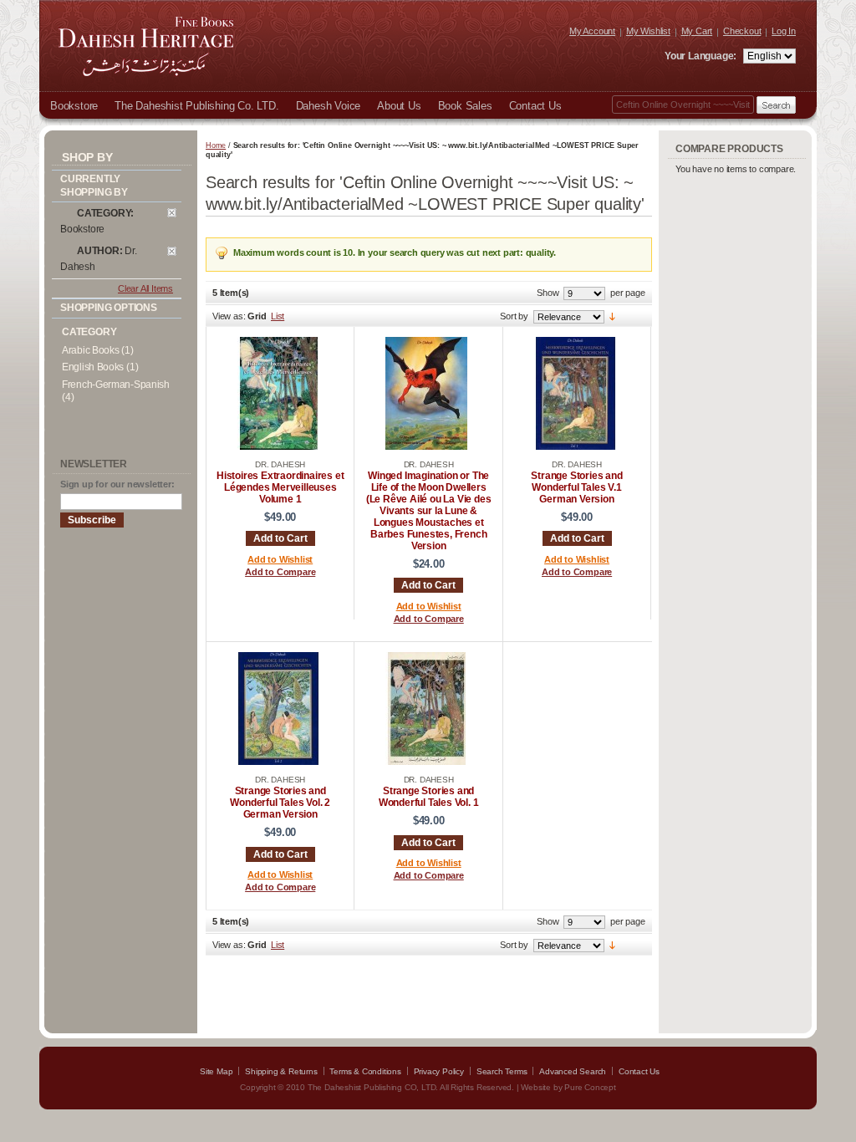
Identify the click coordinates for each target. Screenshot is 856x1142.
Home (216, 145)
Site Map (216, 1071)
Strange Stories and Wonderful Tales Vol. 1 (429, 796)
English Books (93, 367)
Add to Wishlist (280, 559)
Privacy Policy (439, 1071)
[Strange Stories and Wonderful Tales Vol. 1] (426, 761)
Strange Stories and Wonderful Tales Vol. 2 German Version (280, 802)
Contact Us (639, 1071)
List (277, 316)
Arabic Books (90, 350)
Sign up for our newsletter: (117, 484)
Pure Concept (590, 1087)
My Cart (697, 31)
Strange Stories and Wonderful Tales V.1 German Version (576, 487)
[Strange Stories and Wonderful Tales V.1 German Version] (575, 446)
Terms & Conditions (364, 1071)
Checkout (742, 31)
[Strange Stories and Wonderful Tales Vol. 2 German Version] (278, 761)
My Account (592, 31)
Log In (784, 31)
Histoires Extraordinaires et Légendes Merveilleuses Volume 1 (280, 487)
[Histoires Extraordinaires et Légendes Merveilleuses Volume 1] (278, 446)
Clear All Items (145, 288)
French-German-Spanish (116, 384)
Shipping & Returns (281, 1071)
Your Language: (702, 56)
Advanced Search (572, 1071)
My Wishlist (648, 31)
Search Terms (501, 1071)
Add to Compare (280, 572)
